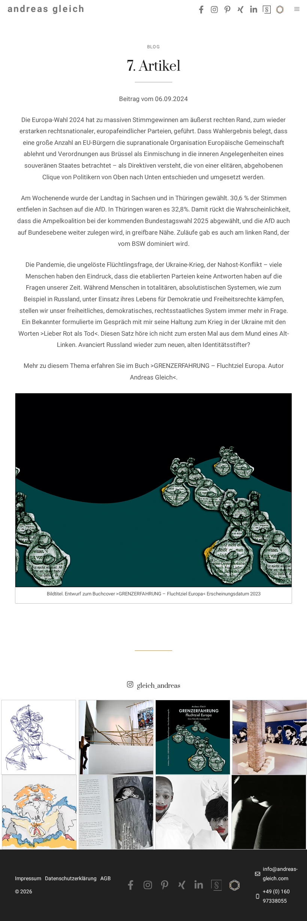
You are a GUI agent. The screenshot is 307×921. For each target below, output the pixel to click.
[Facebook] (131, 885)
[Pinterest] (165, 885)
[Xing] (182, 885)
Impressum (28, 878)
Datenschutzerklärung (71, 878)
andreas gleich (46, 9)
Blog (153, 46)
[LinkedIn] (199, 885)
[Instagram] (148, 885)
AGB (105, 878)
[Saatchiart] (234, 885)
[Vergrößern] (282, 403)
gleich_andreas (158, 686)
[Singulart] (216, 885)
